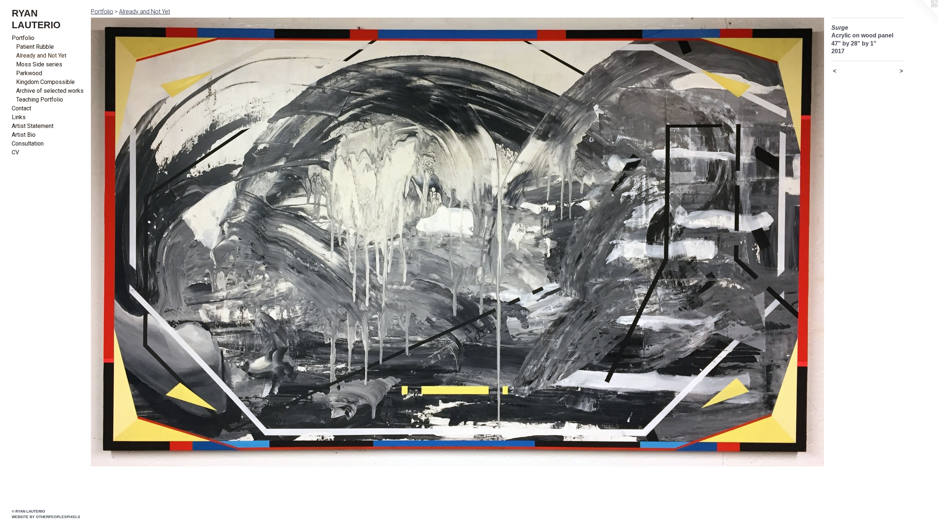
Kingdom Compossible (45, 81)
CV (15, 152)
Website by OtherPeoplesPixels (46, 517)
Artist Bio (24, 134)
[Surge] (457, 242)
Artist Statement (32, 125)
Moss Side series (39, 64)
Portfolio (23, 37)
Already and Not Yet (41, 55)
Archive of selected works (50, 90)
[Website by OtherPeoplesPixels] (923, 14)
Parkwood (29, 73)
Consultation (28, 143)
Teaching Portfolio (39, 99)
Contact (21, 108)
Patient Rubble (35, 46)
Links (19, 117)
